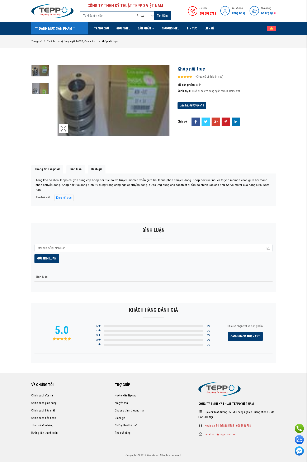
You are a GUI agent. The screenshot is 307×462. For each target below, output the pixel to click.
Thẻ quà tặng (123, 432)
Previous (60, 105)
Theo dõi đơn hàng (42, 425)
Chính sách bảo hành (43, 418)
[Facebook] (196, 122)
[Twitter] (206, 122)
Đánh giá (96, 169)
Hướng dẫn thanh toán (44, 432)
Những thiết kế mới (126, 425)
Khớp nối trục (64, 197)
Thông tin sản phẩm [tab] (47, 169)
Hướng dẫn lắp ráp (125, 395)
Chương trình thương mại (129, 410)
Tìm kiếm (162, 15)
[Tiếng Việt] (269, 28)
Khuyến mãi (121, 403)
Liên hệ (209, 28)
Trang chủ (101, 28)
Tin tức (192, 28)
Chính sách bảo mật (43, 410)
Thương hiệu (170, 28)
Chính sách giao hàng (44, 403)
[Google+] (216, 122)
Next (167, 105)
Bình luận (76, 169)
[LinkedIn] (236, 122)
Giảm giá (120, 418)
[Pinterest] (226, 122)
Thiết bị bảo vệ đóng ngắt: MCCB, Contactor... (72, 41)
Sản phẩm (144, 28)
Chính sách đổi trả (42, 395)
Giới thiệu (123, 28)
